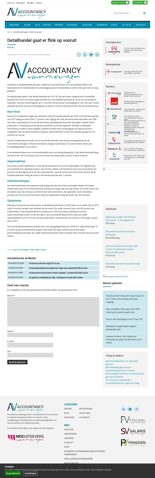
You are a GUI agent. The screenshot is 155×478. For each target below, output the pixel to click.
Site (9, 351)
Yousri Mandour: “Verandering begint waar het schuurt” (134, 102)
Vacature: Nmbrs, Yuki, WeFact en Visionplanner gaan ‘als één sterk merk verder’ (123, 339)
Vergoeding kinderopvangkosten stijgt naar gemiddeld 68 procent (58, 268)
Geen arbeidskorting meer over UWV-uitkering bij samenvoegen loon (123, 311)
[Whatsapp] (79, 54)
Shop (66, 447)
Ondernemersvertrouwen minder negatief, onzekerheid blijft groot (58, 273)
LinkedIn (123, 409)
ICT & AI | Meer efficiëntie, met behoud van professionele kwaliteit (134, 50)
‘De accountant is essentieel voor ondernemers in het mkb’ (134, 141)
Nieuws (10, 47)
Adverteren (70, 434)
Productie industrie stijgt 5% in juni (44, 263)
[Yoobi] (114, 94)
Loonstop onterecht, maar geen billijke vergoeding (133, 72)
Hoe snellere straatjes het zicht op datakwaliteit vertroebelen (134, 134)
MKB (32, 250)
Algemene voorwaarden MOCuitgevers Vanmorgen (84, 453)
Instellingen (30, 473)
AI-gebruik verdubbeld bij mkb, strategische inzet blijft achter (56, 277)
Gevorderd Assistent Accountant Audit (123, 256)
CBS (14, 250)
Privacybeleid (71, 463)
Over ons (69, 429)
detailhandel (23, 250)
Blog (66, 413)
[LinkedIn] (85, 54)
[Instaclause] (114, 149)
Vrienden (69, 438)
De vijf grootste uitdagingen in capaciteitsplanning (134, 94)
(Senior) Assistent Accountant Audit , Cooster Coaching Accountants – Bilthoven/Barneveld (122, 242)
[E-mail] (91, 54)
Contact (69, 442)
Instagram (136, 409)
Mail (130, 409)
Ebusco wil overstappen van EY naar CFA (124, 319)
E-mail (10, 341)
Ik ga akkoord (13, 473)
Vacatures (84, 413)
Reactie (11, 295)
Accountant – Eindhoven (117, 268)
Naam (10, 331)
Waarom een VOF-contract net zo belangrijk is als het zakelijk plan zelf (134, 149)
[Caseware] (114, 50)
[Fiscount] (114, 72)
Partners (69, 417)
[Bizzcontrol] (114, 134)
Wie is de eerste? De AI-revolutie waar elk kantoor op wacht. (134, 126)
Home (9, 32)
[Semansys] (114, 157)
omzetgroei (40, 250)
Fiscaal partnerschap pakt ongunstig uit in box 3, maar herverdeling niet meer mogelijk (125, 298)
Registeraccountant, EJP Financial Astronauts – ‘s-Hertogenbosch (121, 211)
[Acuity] (114, 110)
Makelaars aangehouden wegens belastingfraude (121, 328)
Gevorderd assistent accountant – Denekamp (121, 226)
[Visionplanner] (114, 102)
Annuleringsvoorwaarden (78, 458)
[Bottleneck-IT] (114, 126)
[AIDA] (114, 118)
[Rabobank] (114, 142)
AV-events (84, 417)
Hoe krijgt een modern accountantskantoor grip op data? (133, 110)
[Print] (97, 54)
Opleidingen (85, 408)
